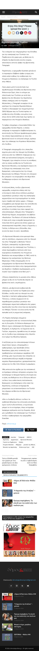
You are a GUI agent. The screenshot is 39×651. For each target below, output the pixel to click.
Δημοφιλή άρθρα (12, 17)
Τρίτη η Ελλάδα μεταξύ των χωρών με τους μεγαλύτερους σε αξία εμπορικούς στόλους (10, 461)
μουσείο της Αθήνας (29, 444)
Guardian (13, 437)
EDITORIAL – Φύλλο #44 (22, 634)
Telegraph (21, 437)
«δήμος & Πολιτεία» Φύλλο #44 (25, 594)
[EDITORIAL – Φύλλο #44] (7, 637)
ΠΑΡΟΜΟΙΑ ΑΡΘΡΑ (9, 472)
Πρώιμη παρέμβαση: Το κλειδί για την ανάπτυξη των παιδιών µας (25, 503)
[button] (3, 12)
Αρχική (3, 17)
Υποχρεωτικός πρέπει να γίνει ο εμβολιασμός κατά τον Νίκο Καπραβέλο (29, 461)
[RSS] (22, 586)
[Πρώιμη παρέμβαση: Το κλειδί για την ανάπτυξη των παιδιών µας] (7, 503)
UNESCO (29, 437)
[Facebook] (11, 586)
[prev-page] (3, 510)
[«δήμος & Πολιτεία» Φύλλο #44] (7, 483)
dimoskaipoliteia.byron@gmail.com (24, 580)
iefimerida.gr (11, 424)
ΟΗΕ (33, 447)
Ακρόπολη (6, 439)
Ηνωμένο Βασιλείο (8, 444)
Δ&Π (5, 45)
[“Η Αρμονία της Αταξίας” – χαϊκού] (7, 493)
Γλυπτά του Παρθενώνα (10, 442)
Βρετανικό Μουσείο (26, 439)
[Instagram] (17, 586)
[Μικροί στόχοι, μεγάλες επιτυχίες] (7, 627)
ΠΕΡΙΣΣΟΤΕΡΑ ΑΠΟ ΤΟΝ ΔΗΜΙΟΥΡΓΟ (15, 475)
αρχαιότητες (14, 439)
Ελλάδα (21, 442)
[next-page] (6, 510)
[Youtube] (28, 586)
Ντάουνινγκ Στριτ (24, 447)
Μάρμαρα (18, 444)
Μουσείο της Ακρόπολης (10, 447)
